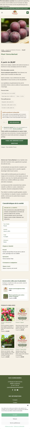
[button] (28, 405)
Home (2, 50)
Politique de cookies (9, 426)
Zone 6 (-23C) (6, 231)
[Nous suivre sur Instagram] (15, 390)
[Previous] (2, 44)
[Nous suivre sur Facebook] (13, 390)
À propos (15, 400)
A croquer (5, 236)
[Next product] (2, 59)
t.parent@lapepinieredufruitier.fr (15, 387)
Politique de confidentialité (19, 426)
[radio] (8, 93)
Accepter (15, 415)
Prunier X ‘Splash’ (20, 322)
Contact (15, 402)
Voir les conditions (17, 128)
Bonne (5, 242)
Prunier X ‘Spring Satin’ (21, 349)
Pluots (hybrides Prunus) (13, 50)
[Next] (6, 44)
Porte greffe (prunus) (5, 99)
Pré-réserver (14, 122)
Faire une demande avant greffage (14, 142)
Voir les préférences (15, 423)
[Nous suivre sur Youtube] (17, 390)
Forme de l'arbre (5, 90)
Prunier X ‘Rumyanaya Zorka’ (6, 323)
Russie (5, 225)
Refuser (15, 419)
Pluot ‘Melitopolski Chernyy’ (7, 349)
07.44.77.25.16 (15, 385)
